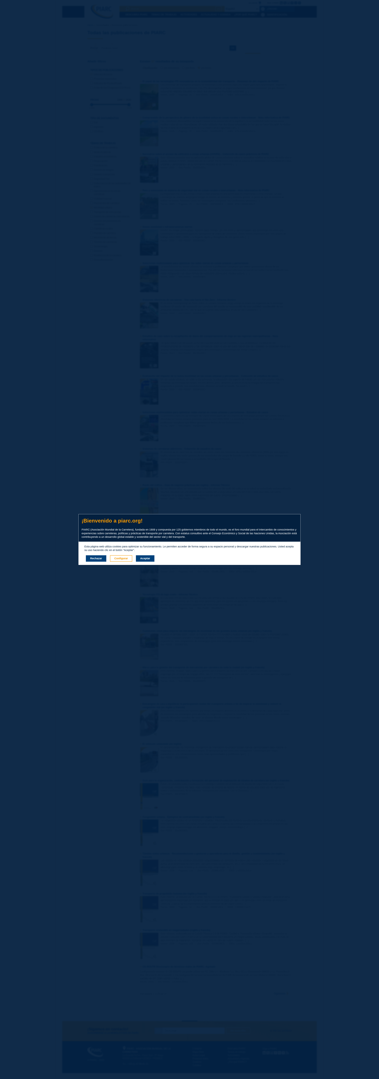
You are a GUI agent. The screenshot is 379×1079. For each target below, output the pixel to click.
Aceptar (145, 558)
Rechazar (96, 558)
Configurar (121, 558)
